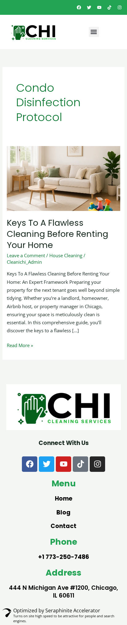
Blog (63, 512)
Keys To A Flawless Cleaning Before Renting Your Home (57, 234)
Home (63, 498)
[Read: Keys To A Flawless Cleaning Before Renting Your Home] (63, 178)
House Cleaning (65, 255)
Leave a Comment (26, 255)
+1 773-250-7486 (63, 557)
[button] (94, 32)
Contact (63, 526)
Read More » (20, 344)
